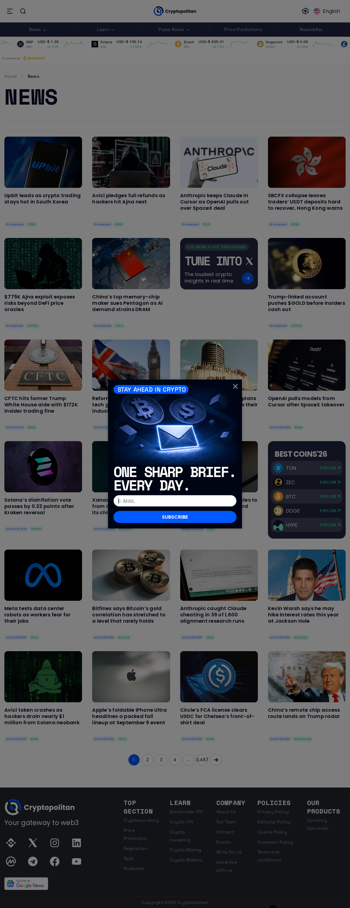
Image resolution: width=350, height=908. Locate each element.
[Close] (235, 386)
